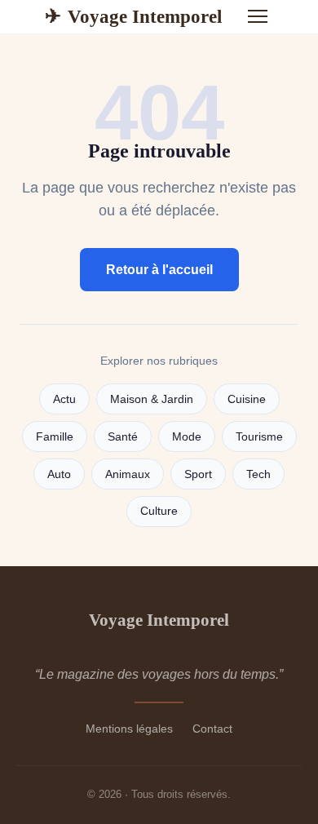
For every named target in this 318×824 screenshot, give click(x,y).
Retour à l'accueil (159, 270)
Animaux (127, 474)
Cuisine (246, 399)
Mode (186, 437)
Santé (123, 437)
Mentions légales (129, 728)
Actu (64, 399)
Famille (54, 437)
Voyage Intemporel (133, 16)
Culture (159, 511)
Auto (59, 474)
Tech (258, 474)
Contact (212, 728)
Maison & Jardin (151, 399)
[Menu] (257, 16)
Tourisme (259, 437)
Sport (198, 474)
